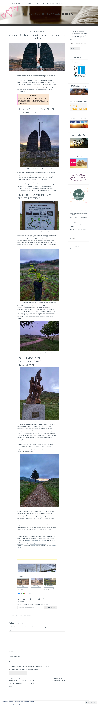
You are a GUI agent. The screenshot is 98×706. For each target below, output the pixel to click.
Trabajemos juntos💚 (18, 3)
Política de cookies (34, 704)
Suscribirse (50, 607)
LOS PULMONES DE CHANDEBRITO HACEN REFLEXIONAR (33, 102)
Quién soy (29, 3)
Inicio (13, 1)
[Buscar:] (77, 238)
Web (10, 662)
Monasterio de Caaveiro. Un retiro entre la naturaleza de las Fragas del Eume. (22, 682)
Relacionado (23, 103)
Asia (18, 1)
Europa (24, 1)
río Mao (34, 545)
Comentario (12, 630)
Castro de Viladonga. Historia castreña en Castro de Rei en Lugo (49, 587)
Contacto (37, 3)
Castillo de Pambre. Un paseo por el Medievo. (36, 586)
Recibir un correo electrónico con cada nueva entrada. (24, 669)
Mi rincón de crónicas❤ (36, 1)
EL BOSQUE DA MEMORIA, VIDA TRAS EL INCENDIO (31, 100)
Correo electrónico (14, 656)
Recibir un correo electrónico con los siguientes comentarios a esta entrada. (29, 666)
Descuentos (64, 1)
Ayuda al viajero (52, 1)
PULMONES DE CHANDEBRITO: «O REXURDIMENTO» (32, 98)
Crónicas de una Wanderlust (49, 14)
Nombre (11, 651)
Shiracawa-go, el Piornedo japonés (77, 222)
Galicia (43, 31)
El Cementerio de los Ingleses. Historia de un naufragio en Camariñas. (23, 587)
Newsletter (59, 3)
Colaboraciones (74, 1)
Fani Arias (14, 615)
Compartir (28, 593)
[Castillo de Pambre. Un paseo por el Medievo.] (37, 581)
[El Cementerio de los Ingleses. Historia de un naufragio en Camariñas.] (23, 581)
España (31, 31)
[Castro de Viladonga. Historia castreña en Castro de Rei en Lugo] (50, 581)
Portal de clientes (48, 3)
